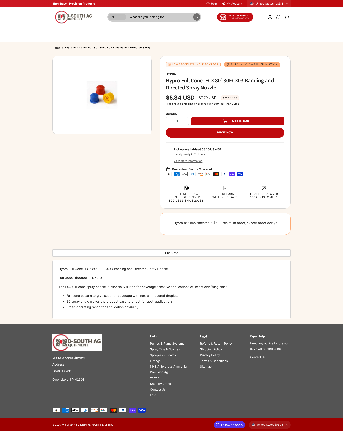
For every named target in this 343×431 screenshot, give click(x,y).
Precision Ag (159, 372)
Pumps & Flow (119, 30)
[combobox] (165, 17)
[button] (286, 17)
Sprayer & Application (87, 30)
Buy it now (225, 132)
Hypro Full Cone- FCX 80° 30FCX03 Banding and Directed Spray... (109, 47)
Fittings (155, 361)
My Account (234, 3)
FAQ (153, 395)
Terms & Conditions (214, 361)
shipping (188, 103)
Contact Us (158, 389)
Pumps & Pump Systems (167, 343)
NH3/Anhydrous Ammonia (168, 366)
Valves (154, 378)
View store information (188, 160)
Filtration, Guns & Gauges (234, 30)
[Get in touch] (278, 17)
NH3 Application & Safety (193, 30)
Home (56, 47)
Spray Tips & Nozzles (165, 349)
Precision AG (268, 30)
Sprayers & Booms (163, 355)
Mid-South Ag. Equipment (76, 424)
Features (171, 253)
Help (214, 3)
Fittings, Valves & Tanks (152, 30)
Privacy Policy (210, 355)
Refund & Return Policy (216, 343)
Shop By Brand (160, 384)
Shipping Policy (211, 349)
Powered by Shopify (102, 424)
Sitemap (206, 366)
